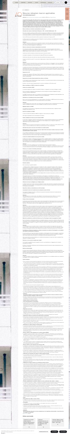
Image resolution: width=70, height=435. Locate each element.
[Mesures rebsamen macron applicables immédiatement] (67, 10)
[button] (67, 18)
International (43, 2)
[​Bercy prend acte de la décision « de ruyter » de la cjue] (58, 424)
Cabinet (16, 2)
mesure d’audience (9, 431)
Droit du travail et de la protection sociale (34, 17)
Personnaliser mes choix (43, 431)
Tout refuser (54, 431)
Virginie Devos (53, 17)
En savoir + (3, 433)
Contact (57, 2)
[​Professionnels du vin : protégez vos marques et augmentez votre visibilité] (43, 427)
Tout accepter (63, 431)
